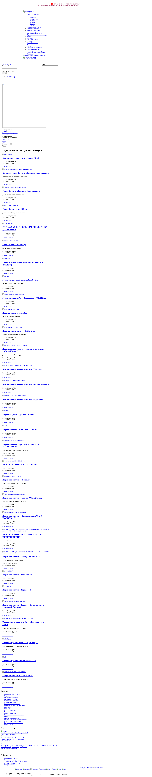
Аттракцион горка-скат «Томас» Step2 (20, 158)
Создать (8, 64)
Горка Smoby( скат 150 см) (15, 209)
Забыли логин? (10, 78)
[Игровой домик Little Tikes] (4, 425)
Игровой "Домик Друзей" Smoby (18, 414)
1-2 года (32, 20)
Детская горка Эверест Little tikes (18, 331)
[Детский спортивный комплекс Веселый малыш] (13, 380)
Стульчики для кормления (34, 47)
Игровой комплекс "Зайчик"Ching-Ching (22, 498)
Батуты (6, 716)
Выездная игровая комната (12, 694)
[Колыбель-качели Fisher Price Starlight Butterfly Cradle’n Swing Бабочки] (5, 731)
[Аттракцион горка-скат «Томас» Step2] (7, 154)
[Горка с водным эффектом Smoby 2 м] (5, 276)
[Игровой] (5, 410)
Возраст (6, 696)
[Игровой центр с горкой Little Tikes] (4, 657)
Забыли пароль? (10, 76)
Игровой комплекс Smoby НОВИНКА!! (21, 557)
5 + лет (32, 25)
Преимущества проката (11, 758)
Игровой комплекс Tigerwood (16, 590)
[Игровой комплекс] (11, 476)
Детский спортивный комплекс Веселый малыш (25, 384)
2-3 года (32, 22)
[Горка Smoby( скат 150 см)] (11, 205)
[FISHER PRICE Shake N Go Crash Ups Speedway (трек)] (13, 737)
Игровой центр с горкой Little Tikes (19, 660)
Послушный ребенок (10, 764)
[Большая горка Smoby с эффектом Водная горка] (17, 169)
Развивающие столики (33, 30)
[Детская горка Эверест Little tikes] (12, 327)
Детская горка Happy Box (14, 313)
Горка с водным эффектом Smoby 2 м (20, 280)
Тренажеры (30, 54)
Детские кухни (8, 724)
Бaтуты (29, 46)
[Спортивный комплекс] (14, 672)
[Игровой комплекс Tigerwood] (6, 586)
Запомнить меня (9, 71)
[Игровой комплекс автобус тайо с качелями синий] (17, 618)
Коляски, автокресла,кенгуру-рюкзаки (15, 719)
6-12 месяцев (34, 19)
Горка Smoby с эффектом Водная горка (21, 191)
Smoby (4, 141)
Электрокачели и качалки (34, 33)
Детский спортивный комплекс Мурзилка (22, 399)
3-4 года (32, 24)
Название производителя (10, 133)
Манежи (29, 41)
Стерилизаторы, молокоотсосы (36, 52)
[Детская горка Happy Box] (10, 309)
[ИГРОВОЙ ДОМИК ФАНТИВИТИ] (13, 461)
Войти (4, 64)
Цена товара (6, 134)
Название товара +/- (8, 131)
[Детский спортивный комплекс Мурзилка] (14, 395)
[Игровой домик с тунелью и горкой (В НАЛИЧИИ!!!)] (13, 440)
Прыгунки (30, 36)
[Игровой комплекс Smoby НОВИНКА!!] (26, 553)
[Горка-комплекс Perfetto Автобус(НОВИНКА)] (13, 294)
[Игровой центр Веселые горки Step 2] (6, 639)
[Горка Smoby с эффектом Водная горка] (14, 187)
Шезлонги (30, 38)
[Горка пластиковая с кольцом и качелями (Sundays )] (6, 258)
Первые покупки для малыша (13, 760)
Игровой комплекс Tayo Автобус (17, 575)
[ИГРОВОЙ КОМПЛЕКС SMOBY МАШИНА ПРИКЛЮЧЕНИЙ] (26, 531)
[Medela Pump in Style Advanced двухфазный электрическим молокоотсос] (30, 745)
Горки (28, 44)
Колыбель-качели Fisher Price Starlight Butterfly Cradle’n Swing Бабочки (14, 733)
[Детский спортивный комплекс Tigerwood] (18, 365)
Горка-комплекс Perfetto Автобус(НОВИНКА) (24, 298)
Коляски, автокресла (33, 49)
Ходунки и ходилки (33, 32)
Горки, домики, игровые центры (14, 715)
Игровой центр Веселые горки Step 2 (20, 642)
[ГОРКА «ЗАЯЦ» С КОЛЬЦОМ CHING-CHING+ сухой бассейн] (7, 223)
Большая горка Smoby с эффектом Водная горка (25, 173)
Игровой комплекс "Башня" (16, 480)
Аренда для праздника (33, 14)
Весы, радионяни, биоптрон (35, 51)
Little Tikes (5, 139)
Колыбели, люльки (32, 39)
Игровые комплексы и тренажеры (37, 35)
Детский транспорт (32, 43)
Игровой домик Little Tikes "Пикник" (20, 429)
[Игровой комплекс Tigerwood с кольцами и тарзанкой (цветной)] (14, 601)
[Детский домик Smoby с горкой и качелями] (14, 345)
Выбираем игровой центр (12, 763)
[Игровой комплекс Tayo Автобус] (8, 571)
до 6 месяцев (34, 17)
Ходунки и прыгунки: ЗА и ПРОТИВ (15, 761)
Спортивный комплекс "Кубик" (17, 675)
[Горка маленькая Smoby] (10, 240)
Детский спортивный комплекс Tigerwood (22, 369)
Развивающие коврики (33, 28)
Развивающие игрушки (34, 27)
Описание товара (7, 166)
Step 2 (4, 142)
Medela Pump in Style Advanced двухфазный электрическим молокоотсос (14, 747)
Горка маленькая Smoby (14, 244)
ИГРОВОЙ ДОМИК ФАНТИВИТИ (19, 465)
